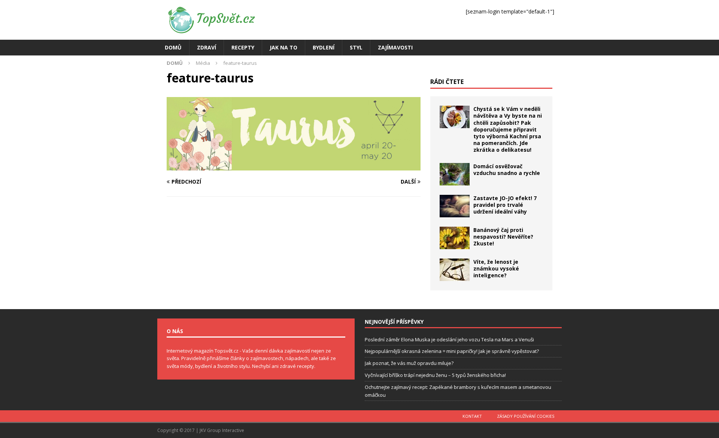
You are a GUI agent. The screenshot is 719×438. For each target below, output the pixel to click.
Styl (356, 47)
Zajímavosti (395, 47)
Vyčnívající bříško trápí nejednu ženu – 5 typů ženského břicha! (435, 375)
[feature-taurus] (294, 165)
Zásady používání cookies (525, 416)
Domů (173, 47)
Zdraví (206, 47)
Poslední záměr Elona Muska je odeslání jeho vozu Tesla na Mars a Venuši (449, 339)
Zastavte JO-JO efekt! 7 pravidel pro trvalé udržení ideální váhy (505, 204)
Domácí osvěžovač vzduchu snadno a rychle (506, 169)
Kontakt (472, 416)
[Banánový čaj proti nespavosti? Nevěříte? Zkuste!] (455, 238)
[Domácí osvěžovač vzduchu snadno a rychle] (455, 174)
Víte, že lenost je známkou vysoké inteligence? (496, 268)
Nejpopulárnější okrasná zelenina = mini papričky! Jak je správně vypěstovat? (452, 351)
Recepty (242, 47)
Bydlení (323, 47)
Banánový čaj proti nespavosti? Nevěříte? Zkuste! (503, 236)
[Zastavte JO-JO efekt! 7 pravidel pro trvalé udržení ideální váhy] (455, 206)
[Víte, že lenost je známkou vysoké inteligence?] (455, 270)
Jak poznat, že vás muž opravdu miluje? (409, 363)
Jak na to (283, 47)
